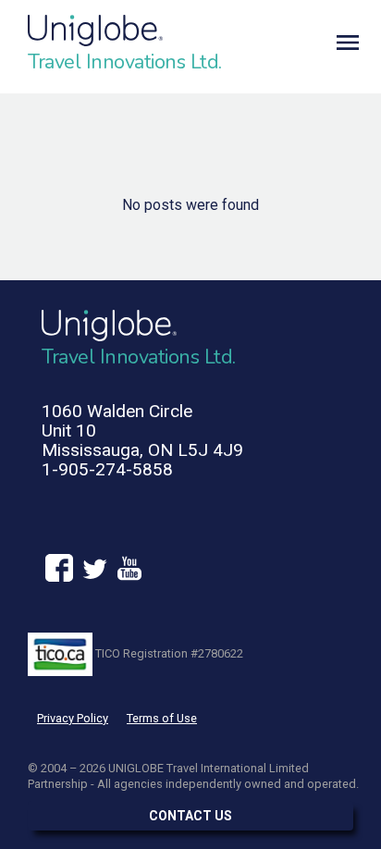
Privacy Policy (72, 718)
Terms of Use (162, 718)
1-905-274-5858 (107, 469)
